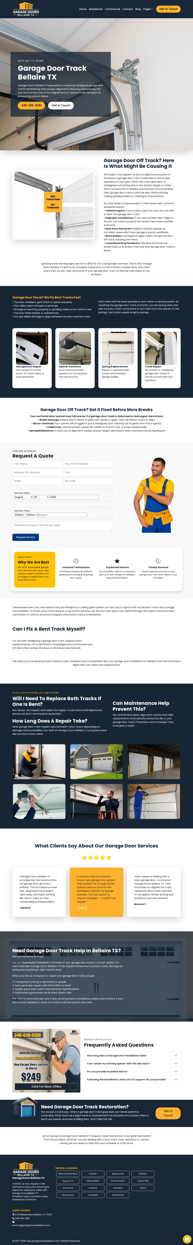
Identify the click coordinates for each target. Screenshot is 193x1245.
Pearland (93, 1188)
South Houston (118, 1181)
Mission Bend (93, 1181)
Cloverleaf (93, 1195)
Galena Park (143, 1181)
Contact (128, 9)
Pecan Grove (68, 1195)
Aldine (143, 1188)
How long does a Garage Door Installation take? (117, 1055)
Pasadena (118, 1188)
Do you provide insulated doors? (107, 1071)
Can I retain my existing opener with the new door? (118, 1063)
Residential (96, 9)
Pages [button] (147, 9)
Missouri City (118, 1173)
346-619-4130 (31, 105)
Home (83, 9)
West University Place (68, 1173)
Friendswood (118, 1195)
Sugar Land (67, 1181)
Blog (138, 9)
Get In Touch (168, 9)
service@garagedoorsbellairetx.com (31, 1225)
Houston (93, 1173)
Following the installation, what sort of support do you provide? (126, 1079)
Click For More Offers (46, 1087)
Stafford (143, 1173)
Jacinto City (67, 1188)
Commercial (112, 9)
